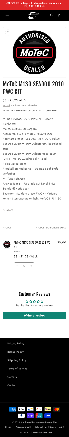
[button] (7, 15)
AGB (61, 426)
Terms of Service (17, 368)
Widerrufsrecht (23, 426)
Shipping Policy (16, 360)
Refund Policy (15, 352)
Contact (11, 385)
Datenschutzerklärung (45, 426)
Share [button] (9, 210)
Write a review (34, 315)
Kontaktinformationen (41, 432)
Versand (6, 105)
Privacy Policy (15, 343)
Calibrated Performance (33, 422)
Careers (12, 377)
